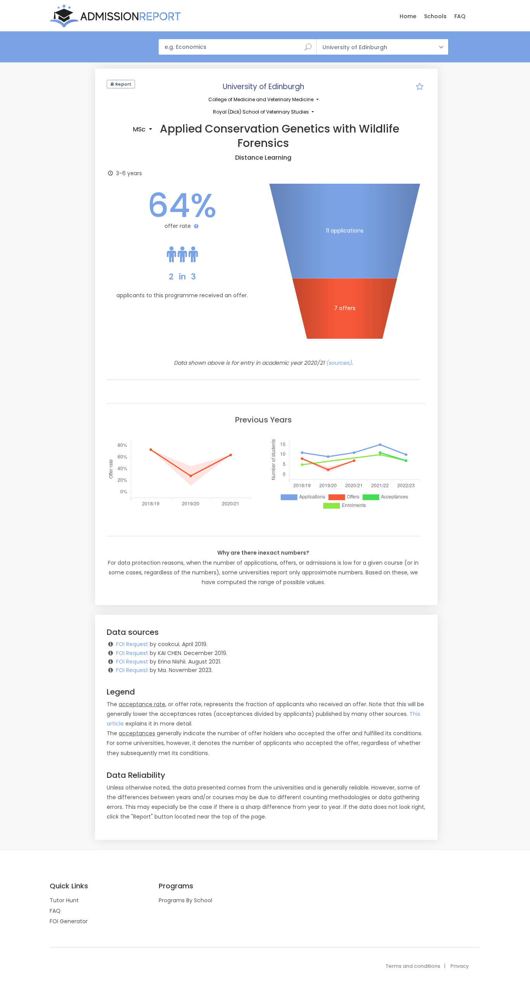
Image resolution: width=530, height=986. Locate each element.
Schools (435, 16)
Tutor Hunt (64, 900)
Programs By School (185, 900)
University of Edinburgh (263, 86)
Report (123, 84)
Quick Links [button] (69, 886)
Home (408, 16)
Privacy (459, 966)
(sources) (339, 363)
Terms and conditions (413, 966)
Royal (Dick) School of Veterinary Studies (261, 112)
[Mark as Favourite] (420, 87)
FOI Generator (69, 921)
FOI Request (132, 644)
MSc (140, 129)
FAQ (460, 16)
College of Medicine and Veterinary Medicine (261, 99)
